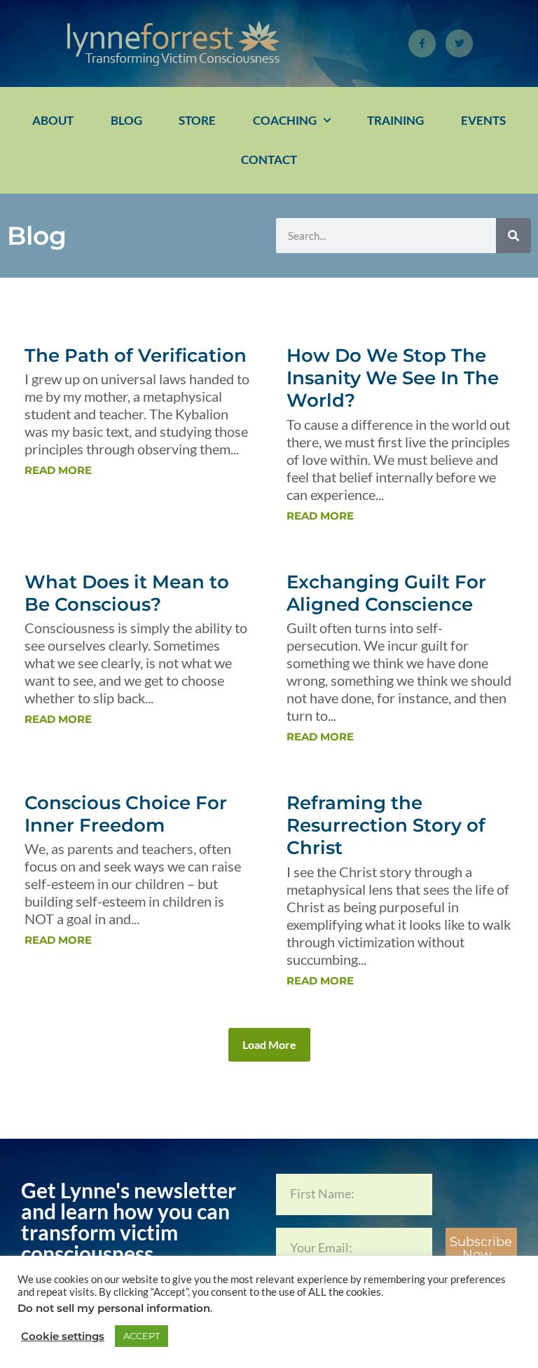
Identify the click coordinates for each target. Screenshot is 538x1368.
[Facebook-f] (422, 43)
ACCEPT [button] (141, 1335)
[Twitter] (459, 43)
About (53, 120)
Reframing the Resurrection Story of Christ (386, 825)
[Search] (513, 235)
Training (395, 120)
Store (197, 120)
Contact (269, 159)
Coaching (285, 120)
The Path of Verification (136, 355)
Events (483, 120)
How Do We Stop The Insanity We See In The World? (393, 378)
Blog (126, 120)
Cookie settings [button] (62, 1336)
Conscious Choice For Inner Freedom (126, 814)
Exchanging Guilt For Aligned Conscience (386, 593)
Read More (58, 470)
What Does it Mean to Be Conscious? (127, 593)
